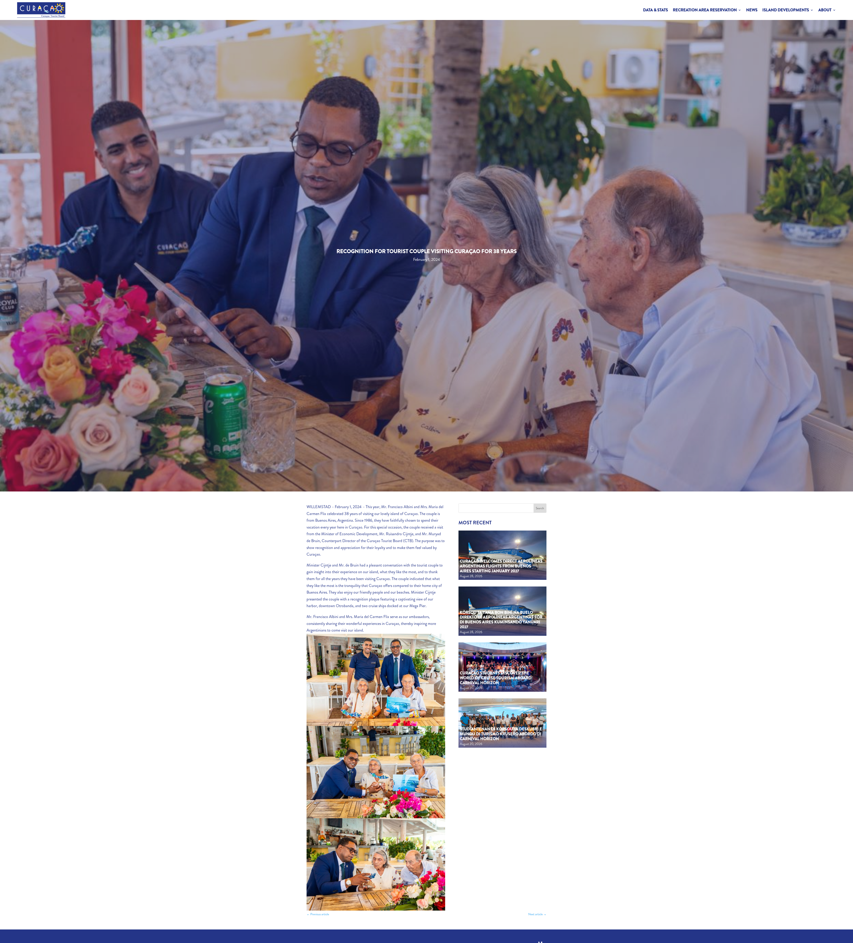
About (824, 10)
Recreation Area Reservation (705, 10)
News (751, 10)
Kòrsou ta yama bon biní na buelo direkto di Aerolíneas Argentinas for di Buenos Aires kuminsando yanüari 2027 (501, 620)
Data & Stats (655, 10)
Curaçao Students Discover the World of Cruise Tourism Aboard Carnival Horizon (495, 677)
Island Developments (785, 10)
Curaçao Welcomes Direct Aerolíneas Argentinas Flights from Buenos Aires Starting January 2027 (501, 566)
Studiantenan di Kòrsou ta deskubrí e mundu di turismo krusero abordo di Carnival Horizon (501, 733)
